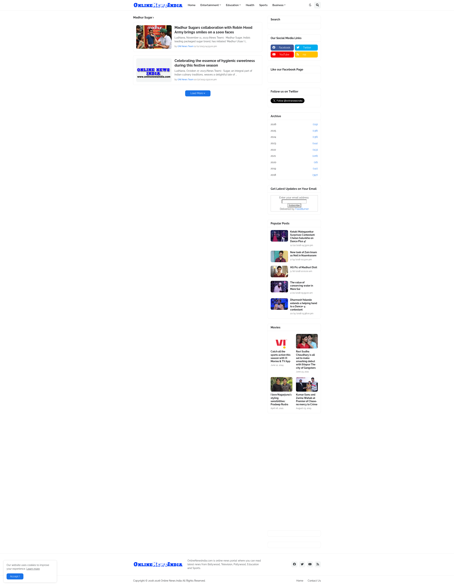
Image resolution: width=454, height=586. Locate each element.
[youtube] (310, 564)
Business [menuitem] (277, 5)
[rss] (318, 564)
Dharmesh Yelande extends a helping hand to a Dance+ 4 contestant (303, 304)
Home (299, 580)
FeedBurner (302, 209)
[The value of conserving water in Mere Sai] (279, 286)
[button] (310, 5)
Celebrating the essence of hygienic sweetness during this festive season (215, 63)
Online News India (171, 580)
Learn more (33, 568)
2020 (294, 162)
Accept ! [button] (15, 576)
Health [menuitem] (250, 5)
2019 (294, 168)
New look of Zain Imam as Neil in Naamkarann (303, 254)
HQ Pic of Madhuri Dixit (303, 267)
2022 (294, 149)
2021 (294, 155)
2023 (294, 143)
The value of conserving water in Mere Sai (301, 285)
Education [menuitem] (232, 5)
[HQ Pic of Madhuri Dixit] (279, 271)
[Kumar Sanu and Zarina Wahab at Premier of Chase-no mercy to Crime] (307, 384)
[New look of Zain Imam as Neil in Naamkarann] (279, 256)
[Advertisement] (294, 472)
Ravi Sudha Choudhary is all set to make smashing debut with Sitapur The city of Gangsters (306, 359)
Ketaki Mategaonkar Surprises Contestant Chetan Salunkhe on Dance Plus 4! (302, 236)
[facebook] (294, 564)
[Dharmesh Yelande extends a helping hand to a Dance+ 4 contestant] (279, 304)
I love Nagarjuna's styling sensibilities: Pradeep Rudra (281, 399)
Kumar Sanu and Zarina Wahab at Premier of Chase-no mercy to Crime (306, 399)
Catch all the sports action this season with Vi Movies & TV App (280, 356)
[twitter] (302, 564)
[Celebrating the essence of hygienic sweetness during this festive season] (154, 70)
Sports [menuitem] (263, 5)
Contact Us (314, 580)
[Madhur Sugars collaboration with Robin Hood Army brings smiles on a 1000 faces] (154, 37)
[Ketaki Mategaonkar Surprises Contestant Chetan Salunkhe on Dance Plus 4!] (279, 236)
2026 (294, 124)
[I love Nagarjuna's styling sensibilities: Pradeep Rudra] (281, 384)
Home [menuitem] (191, 5)
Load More (196, 93)
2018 (294, 174)
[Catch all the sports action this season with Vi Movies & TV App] (281, 341)
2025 (294, 130)
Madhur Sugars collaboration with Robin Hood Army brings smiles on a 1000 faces (213, 29)
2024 (294, 136)
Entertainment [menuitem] (209, 5)
